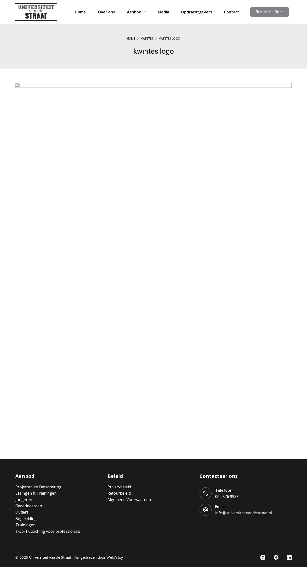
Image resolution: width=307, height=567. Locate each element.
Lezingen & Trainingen (36, 493)
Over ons (106, 12)
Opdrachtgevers (196, 12)
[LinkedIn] (289, 557)
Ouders (22, 512)
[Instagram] (262, 557)
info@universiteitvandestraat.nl (243, 512)
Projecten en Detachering (38, 487)
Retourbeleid (119, 493)
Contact (231, 12)
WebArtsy (114, 557)
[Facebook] (276, 557)
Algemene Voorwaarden (129, 499)
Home (80, 12)
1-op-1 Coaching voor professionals (47, 531)
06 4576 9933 (227, 496)
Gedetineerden (28, 506)
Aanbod (134, 12)
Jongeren (23, 499)
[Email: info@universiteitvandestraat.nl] (206, 510)
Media (163, 12)
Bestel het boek (269, 12)
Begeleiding (26, 518)
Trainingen (25, 524)
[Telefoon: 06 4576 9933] (206, 493)
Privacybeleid (119, 487)
